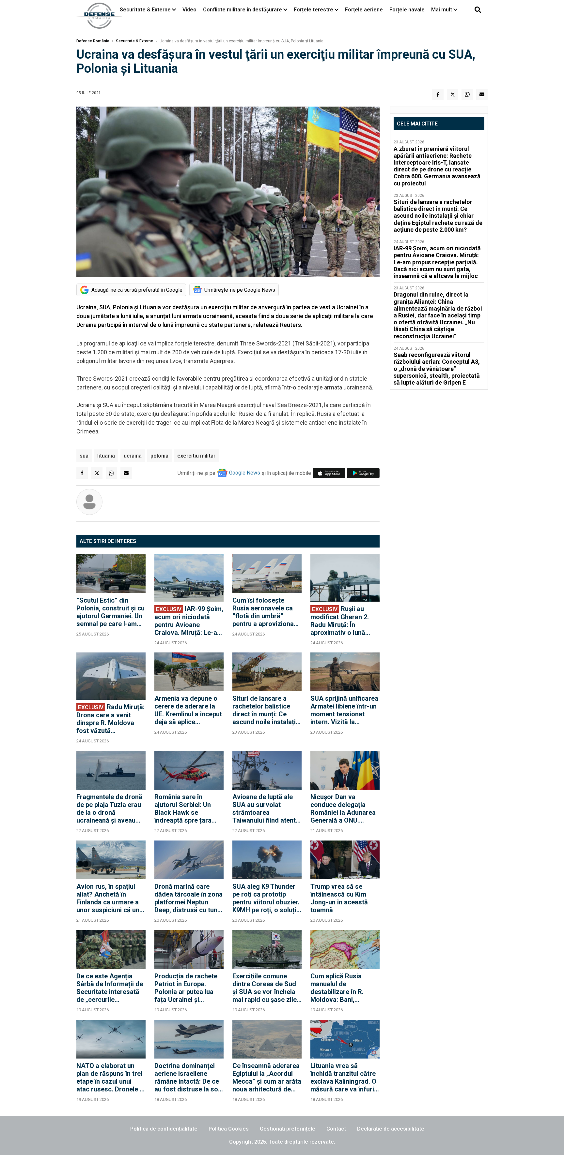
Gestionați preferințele (287, 1129)
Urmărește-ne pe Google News (239, 290)
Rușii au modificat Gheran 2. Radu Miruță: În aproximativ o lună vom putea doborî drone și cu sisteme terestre (339, 620)
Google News (244, 473)
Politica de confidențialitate (163, 1129)
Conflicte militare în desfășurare (242, 10)
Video (189, 10)
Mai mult (442, 10)
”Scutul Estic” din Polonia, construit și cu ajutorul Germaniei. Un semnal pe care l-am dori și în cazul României (110, 612)
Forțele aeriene (364, 10)
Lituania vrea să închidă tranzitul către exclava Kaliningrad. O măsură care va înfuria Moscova (344, 1077)
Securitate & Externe (145, 10)
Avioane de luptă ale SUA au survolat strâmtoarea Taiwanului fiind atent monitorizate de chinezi (264, 808)
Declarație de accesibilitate (390, 1129)
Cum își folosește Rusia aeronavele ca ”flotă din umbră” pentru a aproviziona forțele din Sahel (263, 612)
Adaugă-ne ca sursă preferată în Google (136, 290)
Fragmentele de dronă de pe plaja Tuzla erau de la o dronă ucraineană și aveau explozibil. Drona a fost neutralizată (110, 808)
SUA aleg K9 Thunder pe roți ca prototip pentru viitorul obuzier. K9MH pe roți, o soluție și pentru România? (266, 898)
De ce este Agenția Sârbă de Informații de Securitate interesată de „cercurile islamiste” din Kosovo (109, 987)
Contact (336, 1129)
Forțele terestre (313, 10)
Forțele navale (407, 10)
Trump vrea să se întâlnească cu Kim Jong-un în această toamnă (339, 898)
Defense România (92, 41)
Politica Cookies (229, 1129)
